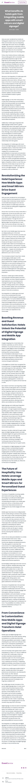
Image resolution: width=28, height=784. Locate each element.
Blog (17, 29)
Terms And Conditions (10, 773)
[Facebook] (25, 767)
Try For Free (22, 2)
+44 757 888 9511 (8, 782)
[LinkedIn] (21, 767)
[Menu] (2, 2)
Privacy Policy (19, 773)
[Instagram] (23, 767)
